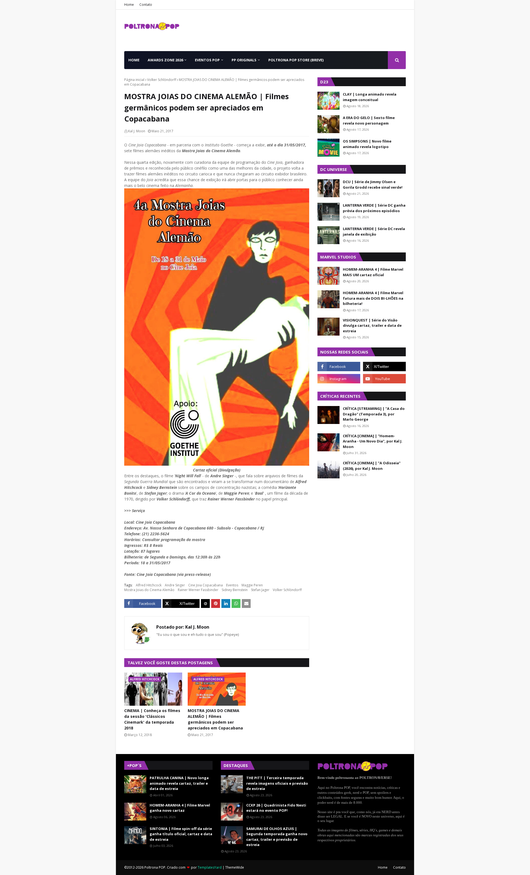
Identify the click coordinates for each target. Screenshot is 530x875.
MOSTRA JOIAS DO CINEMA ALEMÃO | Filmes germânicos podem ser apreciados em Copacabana (215, 719)
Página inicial (134, 79)
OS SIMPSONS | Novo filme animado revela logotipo (367, 144)
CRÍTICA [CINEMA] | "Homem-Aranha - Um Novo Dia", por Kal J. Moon (372, 441)
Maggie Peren (252, 585)
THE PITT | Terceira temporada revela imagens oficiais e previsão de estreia (277, 783)
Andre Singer (175, 585)
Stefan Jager (260, 589)
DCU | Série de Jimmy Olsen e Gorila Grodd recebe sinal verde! (372, 184)
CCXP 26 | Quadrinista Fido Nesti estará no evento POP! (276, 808)
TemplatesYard (210, 867)
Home (129, 4)
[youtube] (384, 378)
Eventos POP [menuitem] (207, 59)
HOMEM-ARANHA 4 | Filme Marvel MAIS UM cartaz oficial (373, 272)
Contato (145, 4)
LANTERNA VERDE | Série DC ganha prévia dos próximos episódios (374, 208)
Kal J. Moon (136, 131)
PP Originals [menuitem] (244, 59)
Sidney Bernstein (235, 589)
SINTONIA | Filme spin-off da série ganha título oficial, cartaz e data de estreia (181, 834)
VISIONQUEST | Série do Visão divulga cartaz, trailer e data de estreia (372, 325)
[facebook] (338, 366)
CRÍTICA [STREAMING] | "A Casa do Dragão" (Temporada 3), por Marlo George (374, 414)
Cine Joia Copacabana (205, 585)
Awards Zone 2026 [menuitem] (165, 59)
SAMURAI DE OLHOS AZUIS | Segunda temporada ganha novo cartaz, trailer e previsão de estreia (277, 836)
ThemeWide (234, 867)
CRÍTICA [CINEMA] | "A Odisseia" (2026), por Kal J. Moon (372, 465)
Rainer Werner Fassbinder (198, 589)
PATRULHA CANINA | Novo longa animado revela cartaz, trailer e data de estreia (179, 783)
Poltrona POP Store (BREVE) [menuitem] (296, 59)
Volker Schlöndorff (161, 79)
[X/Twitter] (181, 603)
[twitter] (384, 366)
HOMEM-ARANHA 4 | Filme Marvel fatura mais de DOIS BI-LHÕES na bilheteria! (373, 298)
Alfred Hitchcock (148, 585)
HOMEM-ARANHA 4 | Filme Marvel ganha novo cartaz (180, 808)
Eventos (232, 585)
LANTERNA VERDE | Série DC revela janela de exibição (374, 231)
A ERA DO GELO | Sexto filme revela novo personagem (369, 120)
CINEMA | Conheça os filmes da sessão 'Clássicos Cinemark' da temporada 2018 (152, 719)
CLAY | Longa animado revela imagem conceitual (369, 97)
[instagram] (338, 378)
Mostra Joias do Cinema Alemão (149, 589)
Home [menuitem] (133, 59)
